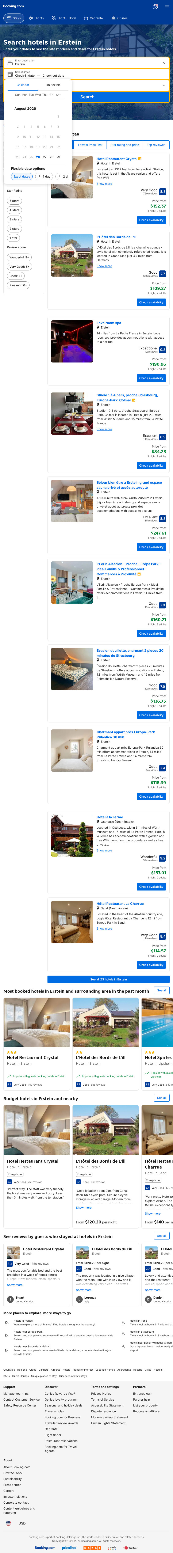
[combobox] (87, 64)
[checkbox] (58, 116)
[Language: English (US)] (8, 1523)
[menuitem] (13, 18)
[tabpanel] (38, 137)
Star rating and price (125, 145)
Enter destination (25, 60)
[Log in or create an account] (155, 7)
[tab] (23, 84)
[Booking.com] (13, 6)
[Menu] (167, 7)
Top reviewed (156, 145)
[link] (24, 201)
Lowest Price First (90, 145)
